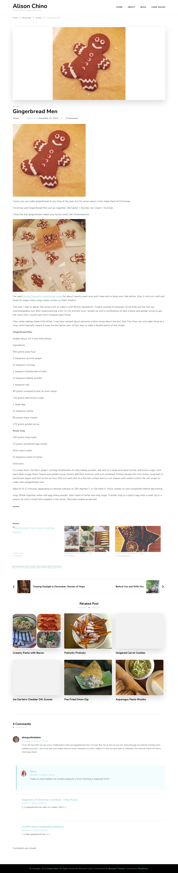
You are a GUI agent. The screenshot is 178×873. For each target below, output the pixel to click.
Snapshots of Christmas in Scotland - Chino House (49, 799)
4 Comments (72, 118)
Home (119, 7)
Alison (16, 118)
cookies (32, 566)
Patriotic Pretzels (75, 653)
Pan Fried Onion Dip (76, 699)
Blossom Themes (116, 868)
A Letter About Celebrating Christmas (43, 826)
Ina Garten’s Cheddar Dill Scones (33, 699)
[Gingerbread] (37, 539)
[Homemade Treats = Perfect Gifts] (88, 539)
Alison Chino (30, 6)
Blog (143, 7)
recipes (16, 106)
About (131, 7)
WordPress (142, 868)
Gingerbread (18, 553)
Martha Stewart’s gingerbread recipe (42, 296)
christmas (20, 566)
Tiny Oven (56, 566)
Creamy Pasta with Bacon (28, 653)
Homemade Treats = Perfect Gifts (78, 553)
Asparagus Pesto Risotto (131, 699)
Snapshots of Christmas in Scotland (130, 553)
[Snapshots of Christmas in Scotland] (139, 539)
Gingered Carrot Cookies (130, 653)
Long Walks (158, 7)
